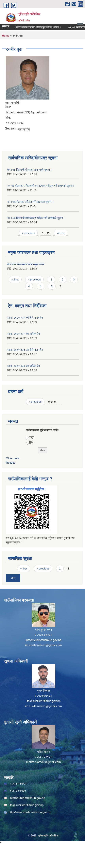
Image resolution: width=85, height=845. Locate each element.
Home (5, 35)
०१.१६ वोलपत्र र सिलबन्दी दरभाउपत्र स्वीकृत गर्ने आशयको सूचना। (40, 185)
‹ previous (28, 233)
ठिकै (31, 442)
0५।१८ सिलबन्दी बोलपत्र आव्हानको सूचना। (29, 169)
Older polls (12, 458)
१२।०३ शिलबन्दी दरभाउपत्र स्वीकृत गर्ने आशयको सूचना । (36, 217)
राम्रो (31, 437)
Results (10, 462)
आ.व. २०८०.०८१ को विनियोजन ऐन (25, 317)
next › (60, 233)
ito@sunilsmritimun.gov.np (43, 701)
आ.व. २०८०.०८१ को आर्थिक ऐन (23, 333)
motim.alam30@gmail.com (43, 762)
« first (15, 279)
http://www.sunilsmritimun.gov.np (30, 812)
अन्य (13, 577)
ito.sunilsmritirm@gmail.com (43, 645)
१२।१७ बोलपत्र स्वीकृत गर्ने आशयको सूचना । (30, 201)
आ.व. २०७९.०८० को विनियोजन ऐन (25, 349)
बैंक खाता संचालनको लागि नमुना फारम (25, 264)
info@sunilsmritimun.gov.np (43, 640)
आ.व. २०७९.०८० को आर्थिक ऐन (23, 365)
